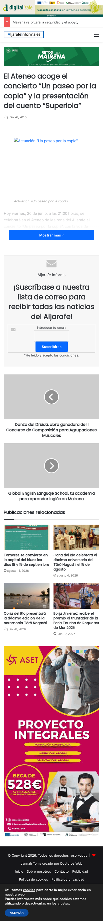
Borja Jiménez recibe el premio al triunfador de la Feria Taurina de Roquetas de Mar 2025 (76, 620)
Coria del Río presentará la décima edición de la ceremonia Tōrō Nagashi (25, 618)
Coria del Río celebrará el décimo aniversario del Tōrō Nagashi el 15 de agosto (75, 562)
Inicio (19, 871)
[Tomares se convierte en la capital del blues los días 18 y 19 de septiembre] (27, 537)
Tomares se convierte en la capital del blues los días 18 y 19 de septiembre (26, 560)
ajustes (63, 903)
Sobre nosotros (39, 871)
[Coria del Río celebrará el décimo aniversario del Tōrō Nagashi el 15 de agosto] (76, 537)
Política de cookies (33, 879)
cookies (29, 890)
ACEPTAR (17, 913)
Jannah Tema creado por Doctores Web (51, 863)
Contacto (61, 871)
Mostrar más (50, 235)
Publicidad (80, 871)
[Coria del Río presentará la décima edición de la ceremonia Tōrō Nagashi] (27, 596)
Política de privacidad (68, 879)
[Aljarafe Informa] (24, 34)
